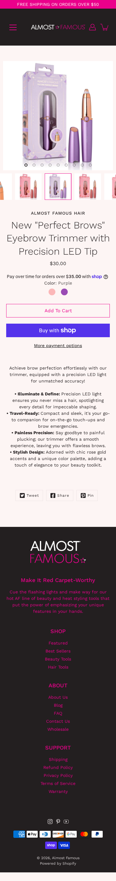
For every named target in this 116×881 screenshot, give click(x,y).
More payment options (58, 345)
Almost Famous (65, 858)
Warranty (58, 791)
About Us (58, 697)
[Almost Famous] (58, 27)
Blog (58, 705)
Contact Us (58, 721)
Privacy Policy (58, 775)
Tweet (33, 495)
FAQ (58, 713)
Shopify (69, 863)
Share (63, 495)
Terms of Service (58, 783)
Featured (58, 643)
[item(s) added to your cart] (105, 27)
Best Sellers (58, 651)
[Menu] (13, 27)
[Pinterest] (58, 821)
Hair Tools (58, 667)
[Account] (92, 27)
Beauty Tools (58, 659)
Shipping (58, 759)
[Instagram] (50, 821)
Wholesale (58, 729)
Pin (91, 495)
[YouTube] (66, 821)
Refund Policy (58, 767)
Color (58, 283)
